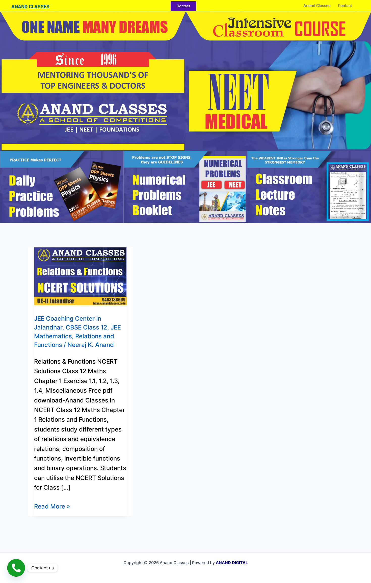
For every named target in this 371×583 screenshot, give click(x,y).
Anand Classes (316, 5)
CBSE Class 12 (86, 327)
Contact (345, 5)
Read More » (52, 506)
